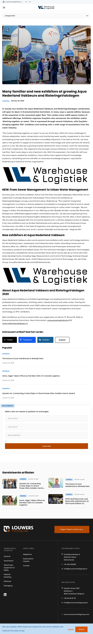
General (6, 101)
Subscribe (46, 446)
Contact (26, 566)
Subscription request (28, 560)
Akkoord (81, 629)
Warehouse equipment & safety (9, 567)
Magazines (27, 554)
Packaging (8, 586)
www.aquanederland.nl (58, 320)
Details (71, 629)
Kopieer (62, 340)
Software (7, 581)
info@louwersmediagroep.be (76, 603)
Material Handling (7, 575)
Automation (8, 561)
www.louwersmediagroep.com (76, 614)
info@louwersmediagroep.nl (75, 569)
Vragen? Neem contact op (70, 529)
